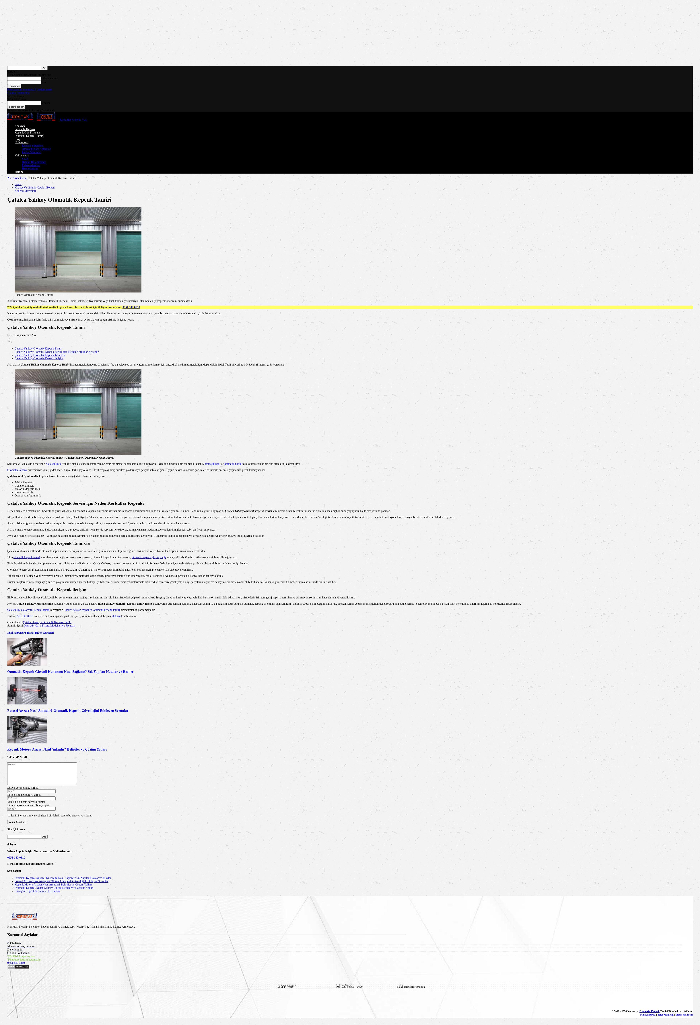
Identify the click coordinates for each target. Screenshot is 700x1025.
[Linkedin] (19, 1001)
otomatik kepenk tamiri (26, 557)
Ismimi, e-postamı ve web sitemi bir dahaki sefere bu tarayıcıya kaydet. (51, 815)
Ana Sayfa (13, 178)
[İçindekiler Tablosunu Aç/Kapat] (10, 342)
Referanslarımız (31, 165)
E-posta (45, 102)
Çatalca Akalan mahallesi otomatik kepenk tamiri (92, 609)
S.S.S (25, 158)
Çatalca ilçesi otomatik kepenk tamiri (28, 609)
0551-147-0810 (16, 857)
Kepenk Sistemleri (32, 145)
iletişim (19, 171)
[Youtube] (52, 1001)
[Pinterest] (27, 1001)
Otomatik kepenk (17, 470)
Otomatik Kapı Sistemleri (36, 148)
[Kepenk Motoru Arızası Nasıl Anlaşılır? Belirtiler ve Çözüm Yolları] (27, 742)
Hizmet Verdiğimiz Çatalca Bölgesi (35, 187)
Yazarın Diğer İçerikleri (39, 632)
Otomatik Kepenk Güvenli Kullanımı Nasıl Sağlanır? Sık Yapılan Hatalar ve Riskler (70, 671)
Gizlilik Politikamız (18, 92)
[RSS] (35, 1001)
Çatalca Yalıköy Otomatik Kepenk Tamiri (38, 348)
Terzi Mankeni (666, 1014)
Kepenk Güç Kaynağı (27, 132)
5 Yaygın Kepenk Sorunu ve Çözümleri (37, 891)
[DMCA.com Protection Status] (18, 967)
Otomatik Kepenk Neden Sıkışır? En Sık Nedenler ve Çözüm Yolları (54, 887)
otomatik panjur (233, 463)
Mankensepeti (648, 1014)
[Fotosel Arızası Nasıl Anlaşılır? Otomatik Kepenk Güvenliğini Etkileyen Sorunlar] (27, 703)
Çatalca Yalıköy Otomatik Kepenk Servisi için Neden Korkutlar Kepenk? (57, 351)
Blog (17, 139)
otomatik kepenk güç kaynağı (149, 557)
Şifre (43, 82)
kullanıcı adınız (50, 78)
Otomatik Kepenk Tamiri (29, 135)
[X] (44, 1001)
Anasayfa (20, 125)
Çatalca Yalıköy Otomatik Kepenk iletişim (39, 358)
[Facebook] (10, 1001)
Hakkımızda (22, 155)
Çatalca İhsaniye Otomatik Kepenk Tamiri (47, 622)
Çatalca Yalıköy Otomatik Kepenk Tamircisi (40, 355)
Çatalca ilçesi (53, 463)
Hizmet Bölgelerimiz (34, 162)
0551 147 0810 (131, 307)
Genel (23, 178)
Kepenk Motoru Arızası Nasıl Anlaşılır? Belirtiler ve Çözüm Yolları (57, 749)
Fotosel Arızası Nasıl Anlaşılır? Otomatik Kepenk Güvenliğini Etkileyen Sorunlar (67, 710)
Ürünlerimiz (21, 142)
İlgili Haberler (16, 632)
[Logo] (20, 119)
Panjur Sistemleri (31, 152)
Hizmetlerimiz (30, 168)
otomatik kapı (212, 463)
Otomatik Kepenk (25, 129)
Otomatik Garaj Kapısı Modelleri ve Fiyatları (49, 625)
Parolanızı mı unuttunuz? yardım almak (29, 89)
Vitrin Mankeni (684, 1014)
